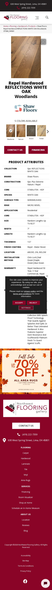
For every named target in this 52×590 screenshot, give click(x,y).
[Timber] (41, 130)
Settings (26, 308)
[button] (26, 426)
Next (48, 130)
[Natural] (21, 131)
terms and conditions (22, 294)
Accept (19, 303)
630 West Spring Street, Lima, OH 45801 (29, 4)
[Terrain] (31, 130)
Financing (38, 149)
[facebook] (25, 581)
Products (31, 26)
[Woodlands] (11, 131)
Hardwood (22, 26)
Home (5, 26)
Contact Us (14, 149)
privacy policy (30, 291)
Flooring (13, 26)
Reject (33, 303)
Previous (4, 130)
